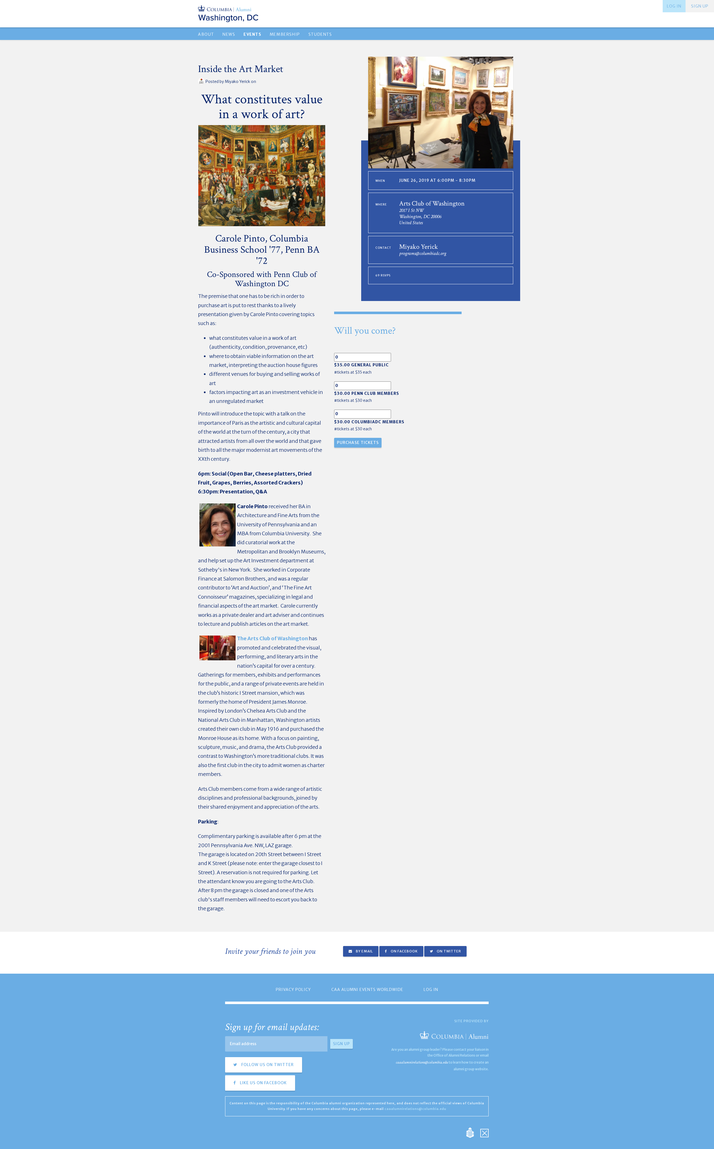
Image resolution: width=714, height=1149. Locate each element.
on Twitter (448, 951)
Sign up (699, 6)
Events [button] (252, 34)
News (229, 34)
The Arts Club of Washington (272, 638)
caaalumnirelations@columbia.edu (422, 1062)
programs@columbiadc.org (422, 253)
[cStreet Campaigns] (484, 1132)
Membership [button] (285, 34)
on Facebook (404, 951)
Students (320, 34)
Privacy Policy (293, 989)
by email (364, 951)
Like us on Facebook (263, 1082)
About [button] (206, 34)
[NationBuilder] (472, 1132)
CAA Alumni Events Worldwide (367, 989)
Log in (674, 6)
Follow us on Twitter (267, 1064)
